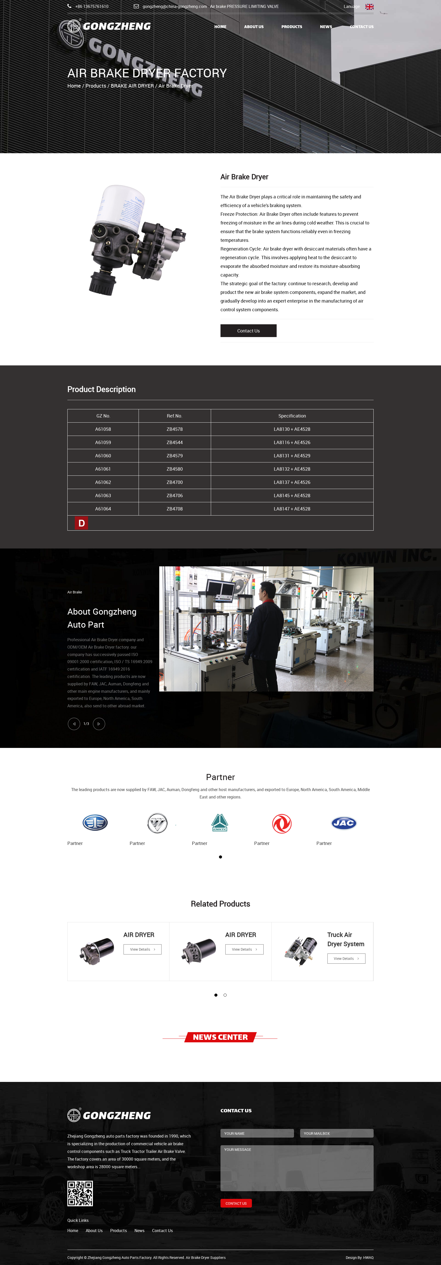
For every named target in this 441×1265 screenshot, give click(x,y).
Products (291, 27)
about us (94, 1230)
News (326, 27)
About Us (254, 27)
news (139, 1230)
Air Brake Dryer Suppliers (206, 1257)
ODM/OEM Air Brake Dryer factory (98, 647)
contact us (162, 1230)
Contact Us (362, 27)
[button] (220, 856)
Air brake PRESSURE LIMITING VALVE (244, 6)
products (118, 1230)
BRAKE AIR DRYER (132, 85)
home (72, 1230)
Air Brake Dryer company (113, 639)
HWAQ (368, 1257)
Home (220, 27)
